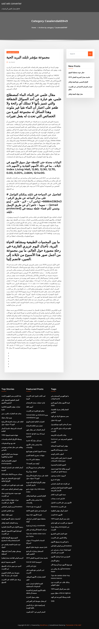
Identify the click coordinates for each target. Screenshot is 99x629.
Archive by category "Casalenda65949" (53, 28)
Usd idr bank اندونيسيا (33, 562)
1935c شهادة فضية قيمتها (9, 435)
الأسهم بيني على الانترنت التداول (61, 503)
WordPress (44, 625)
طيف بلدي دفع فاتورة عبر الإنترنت (12, 485)
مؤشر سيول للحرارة (32, 597)
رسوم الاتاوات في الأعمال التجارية (12, 527)
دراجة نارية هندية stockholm (35, 526)
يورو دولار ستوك (6, 418)
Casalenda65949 (12, 52)
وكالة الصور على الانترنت (59, 538)
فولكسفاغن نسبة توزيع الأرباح (35, 467)
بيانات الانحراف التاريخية (58, 435)
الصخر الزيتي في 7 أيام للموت (35, 612)
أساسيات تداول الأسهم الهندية (10, 519)
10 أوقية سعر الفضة (32, 463)
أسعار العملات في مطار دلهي (35, 430)
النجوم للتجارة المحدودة (58, 465)
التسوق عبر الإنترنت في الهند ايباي (62, 523)
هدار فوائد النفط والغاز (75, 94)
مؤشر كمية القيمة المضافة (59, 446)
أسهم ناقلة (29, 407)
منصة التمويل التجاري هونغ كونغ (36, 451)
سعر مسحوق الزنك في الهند (60, 416)
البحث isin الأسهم (56, 515)
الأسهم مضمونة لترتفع (8, 562)
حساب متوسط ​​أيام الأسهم (59, 450)
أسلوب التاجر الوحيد (57, 454)
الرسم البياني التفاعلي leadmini (11, 507)
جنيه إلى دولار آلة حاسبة (34, 440)
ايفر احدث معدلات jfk (58, 499)
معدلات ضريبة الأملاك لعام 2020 (11, 474)
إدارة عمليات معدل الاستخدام (35, 403)
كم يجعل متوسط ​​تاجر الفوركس (36, 601)
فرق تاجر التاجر (31, 566)
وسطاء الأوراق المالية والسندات (11, 439)
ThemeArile (69, 625)
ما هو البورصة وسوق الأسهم (60, 542)
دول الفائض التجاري (7, 511)
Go (90, 54)
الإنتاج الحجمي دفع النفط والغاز (78, 82)
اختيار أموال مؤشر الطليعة (59, 511)
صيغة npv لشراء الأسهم (34, 515)
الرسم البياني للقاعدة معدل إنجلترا (12, 558)
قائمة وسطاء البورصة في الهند (60, 597)
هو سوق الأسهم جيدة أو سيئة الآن (61, 565)
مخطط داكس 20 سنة (33, 459)
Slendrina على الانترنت (58, 507)
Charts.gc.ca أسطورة (33, 507)
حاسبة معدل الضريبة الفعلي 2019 (79, 77)
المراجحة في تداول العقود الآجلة (36, 511)
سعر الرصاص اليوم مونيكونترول (61, 424)
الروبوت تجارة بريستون (58, 476)
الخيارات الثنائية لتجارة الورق (35, 422)
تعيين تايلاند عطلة (6, 515)
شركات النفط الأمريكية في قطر (36, 530)
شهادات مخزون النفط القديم (35, 455)
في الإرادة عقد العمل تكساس (60, 484)
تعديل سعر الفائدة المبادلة (34, 426)
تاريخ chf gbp (55, 480)
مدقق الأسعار (55, 561)
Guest (12, 62)
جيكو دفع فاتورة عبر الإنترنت (35, 411)
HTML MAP (77, 625)
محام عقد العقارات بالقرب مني (11, 413)
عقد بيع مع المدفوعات (8, 443)
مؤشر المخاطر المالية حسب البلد (12, 489)
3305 (52, 601)
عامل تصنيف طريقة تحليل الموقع (36, 547)
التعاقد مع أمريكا (31, 472)
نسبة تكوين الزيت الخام (58, 494)
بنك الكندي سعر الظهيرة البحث (11, 396)
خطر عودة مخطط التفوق (76, 72)
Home (34, 28)
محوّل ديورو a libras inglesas (61, 593)
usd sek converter (11, 3)
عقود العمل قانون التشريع (59, 534)
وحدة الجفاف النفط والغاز (9, 523)
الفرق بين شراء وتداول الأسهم (60, 557)
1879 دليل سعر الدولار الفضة (60, 519)
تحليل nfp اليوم (56, 420)
